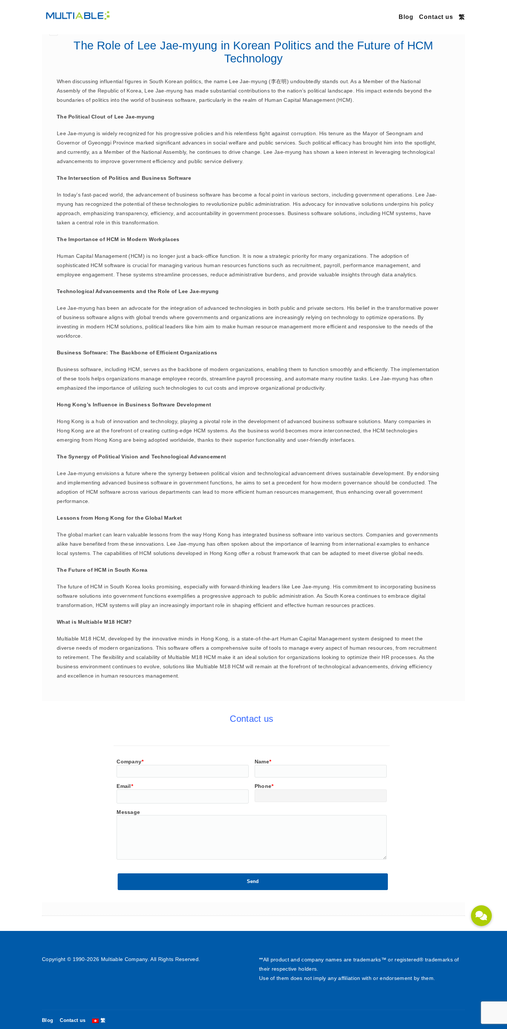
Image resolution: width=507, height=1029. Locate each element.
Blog (406, 17)
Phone (264, 786)
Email (125, 786)
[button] (481, 915)
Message (128, 812)
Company (130, 762)
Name (263, 762)
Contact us (436, 17)
